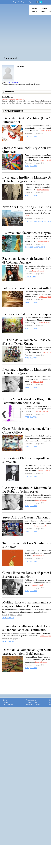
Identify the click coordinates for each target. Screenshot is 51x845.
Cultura (44, 8)
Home (5, 2)
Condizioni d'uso (31, 702)
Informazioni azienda (33, 704)
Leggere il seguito (43, 190)
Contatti (5, 702)
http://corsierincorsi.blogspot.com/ (13, 99)
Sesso (43, 12)
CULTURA (33, 136)
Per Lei (34, 12)
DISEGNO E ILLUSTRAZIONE (35, 247)
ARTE (27, 136)
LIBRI (34, 277)
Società (35, 8)
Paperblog (13, 10)
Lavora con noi (8, 704)
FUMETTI (28, 277)
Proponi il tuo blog (18, 2)
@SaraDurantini (12, 82)
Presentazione (31, 700)
